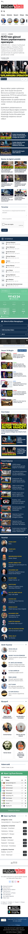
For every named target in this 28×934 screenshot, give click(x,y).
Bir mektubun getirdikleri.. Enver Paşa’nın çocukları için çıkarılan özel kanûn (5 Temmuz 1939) (18, 687)
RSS (4, 920)
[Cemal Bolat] (4, 637)
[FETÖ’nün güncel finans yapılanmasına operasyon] (14, 69)
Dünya (22, 15)
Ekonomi (4, 903)
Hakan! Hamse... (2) (14, 580)
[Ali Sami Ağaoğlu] (4, 693)
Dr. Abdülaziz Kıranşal (16, 662)
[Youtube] (18, 881)
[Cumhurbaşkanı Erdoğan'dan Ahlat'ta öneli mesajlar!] (21, 192)
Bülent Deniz (13, 578)
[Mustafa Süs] (4, 600)
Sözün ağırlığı (12, 651)
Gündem (9, 15)
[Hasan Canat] (4, 542)
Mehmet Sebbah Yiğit (15, 562)
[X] (12, 881)
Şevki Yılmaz (12, 584)
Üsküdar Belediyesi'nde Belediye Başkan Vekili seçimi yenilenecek (20, 171)
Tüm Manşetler (7, 894)
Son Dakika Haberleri (8, 896)
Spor (10, 903)
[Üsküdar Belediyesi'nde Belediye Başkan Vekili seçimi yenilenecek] (21, 165)
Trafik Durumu (6, 891)
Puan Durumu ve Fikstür (9, 893)
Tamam (19, 932)
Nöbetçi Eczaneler (8, 886)
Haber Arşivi (6, 897)
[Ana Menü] (1, 11)
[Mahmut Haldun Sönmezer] (4, 657)
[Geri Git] (2, 1)
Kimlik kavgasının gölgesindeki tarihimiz (18, 658)
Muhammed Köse (13, 613)
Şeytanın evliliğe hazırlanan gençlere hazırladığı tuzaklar (17, 665)
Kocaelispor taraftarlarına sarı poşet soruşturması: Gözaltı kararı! (20, 184)
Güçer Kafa (12, 549)
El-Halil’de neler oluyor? (15, 623)
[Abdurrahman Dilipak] (4, 557)
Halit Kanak (12, 684)
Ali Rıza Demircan (14, 670)
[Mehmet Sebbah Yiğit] (4, 564)
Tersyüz (11, 551)
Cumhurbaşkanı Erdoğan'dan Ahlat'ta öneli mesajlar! (20, 198)
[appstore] (14, 908)
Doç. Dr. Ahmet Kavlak (15, 592)
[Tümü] (26, 537)
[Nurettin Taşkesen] (4, 622)
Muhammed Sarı (13, 570)
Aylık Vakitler (5, 316)
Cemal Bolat (12, 636)
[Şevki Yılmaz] (4, 586)
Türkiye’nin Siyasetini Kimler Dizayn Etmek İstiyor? (17, 572)
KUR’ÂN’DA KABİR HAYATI (16, 672)
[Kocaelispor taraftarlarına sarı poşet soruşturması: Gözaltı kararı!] (21, 178)
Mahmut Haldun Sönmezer (17, 655)
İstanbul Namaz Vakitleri (9, 889)
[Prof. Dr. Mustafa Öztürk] (4, 629)
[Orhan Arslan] (4, 650)
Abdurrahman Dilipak (15, 556)
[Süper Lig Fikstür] (26, 816)
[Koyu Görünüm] (4, 11)
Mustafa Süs (12, 599)
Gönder (4, 230)
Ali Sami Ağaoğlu (14, 691)
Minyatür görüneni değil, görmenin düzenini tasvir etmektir (16, 680)
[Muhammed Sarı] (4, 571)
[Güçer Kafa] (4, 550)
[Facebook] (10, 881)
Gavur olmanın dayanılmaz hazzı (16, 694)
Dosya (3, 15)
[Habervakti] (12, 6)
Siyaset (16, 15)
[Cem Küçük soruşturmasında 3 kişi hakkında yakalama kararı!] (7, 178)
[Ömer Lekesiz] (4, 679)
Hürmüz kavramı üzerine (16, 630)
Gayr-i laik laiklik (13, 594)
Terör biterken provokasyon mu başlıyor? (18, 565)
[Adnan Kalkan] (4, 608)
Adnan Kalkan (13, 607)
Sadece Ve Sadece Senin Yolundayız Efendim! (16, 587)
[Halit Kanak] (4, 686)
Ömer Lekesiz (12, 677)
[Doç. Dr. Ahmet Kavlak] (4, 593)
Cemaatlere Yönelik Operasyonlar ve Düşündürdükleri (14, 616)
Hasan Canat (12, 541)
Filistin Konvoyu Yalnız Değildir (17, 609)
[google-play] (14, 912)
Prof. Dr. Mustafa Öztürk (16, 628)
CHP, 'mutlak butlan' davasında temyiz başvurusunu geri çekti (7, 171)
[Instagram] (15, 881)
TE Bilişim (17, 925)
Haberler (3, 34)
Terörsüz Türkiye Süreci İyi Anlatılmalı (16, 601)
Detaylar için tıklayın (14, 810)
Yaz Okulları (12, 638)
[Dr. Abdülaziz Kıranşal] (4, 664)
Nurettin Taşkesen (14, 621)
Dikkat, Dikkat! (13, 558)
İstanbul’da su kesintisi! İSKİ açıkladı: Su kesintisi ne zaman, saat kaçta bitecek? (7, 199)
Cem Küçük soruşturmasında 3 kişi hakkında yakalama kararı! (6, 184)
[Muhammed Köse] (4, 615)
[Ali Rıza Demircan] (4, 671)
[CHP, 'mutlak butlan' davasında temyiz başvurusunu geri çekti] (7, 165)
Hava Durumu (6, 888)
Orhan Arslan (13, 649)
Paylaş (4, 79)
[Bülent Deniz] (4, 579)
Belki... (10, 543)
